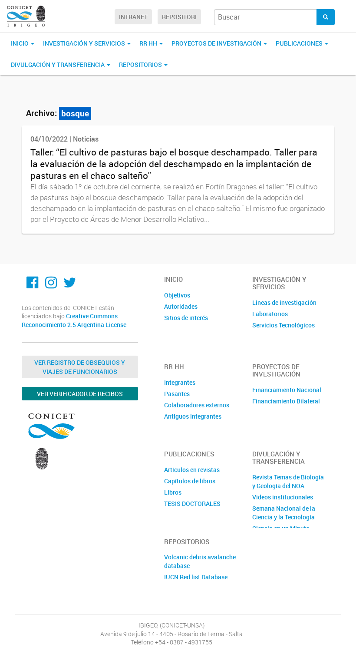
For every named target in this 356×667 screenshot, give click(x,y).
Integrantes (179, 382)
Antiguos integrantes (192, 416)
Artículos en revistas (192, 470)
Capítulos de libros (189, 481)
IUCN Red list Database (195, 577)
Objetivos (177, 295)
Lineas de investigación (284, 302)
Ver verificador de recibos (80, 394)
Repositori (179, 17)
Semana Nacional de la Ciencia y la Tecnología (283, 512)
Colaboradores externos (196, 405)
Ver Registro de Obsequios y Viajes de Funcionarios (79, 367)
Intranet (133, 17)
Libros (172, 492)
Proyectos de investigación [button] (217, 43)
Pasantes (177, 394)
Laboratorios (270, 314)
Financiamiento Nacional (286, 390)
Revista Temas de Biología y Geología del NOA (288, 481)
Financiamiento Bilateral (286, 401)
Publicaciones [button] (300, 43)
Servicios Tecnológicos (283, 325)
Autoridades (181, 306)
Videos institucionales (282, 497)
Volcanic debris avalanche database (200, 561)
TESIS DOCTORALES (192, 503)
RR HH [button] (148, 43)
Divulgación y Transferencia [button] (58, 64)
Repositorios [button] (141, 64)
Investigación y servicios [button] (84, 43)
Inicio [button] (20, 43)
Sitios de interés (186, 318)
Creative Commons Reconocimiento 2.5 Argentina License (74, 320)
